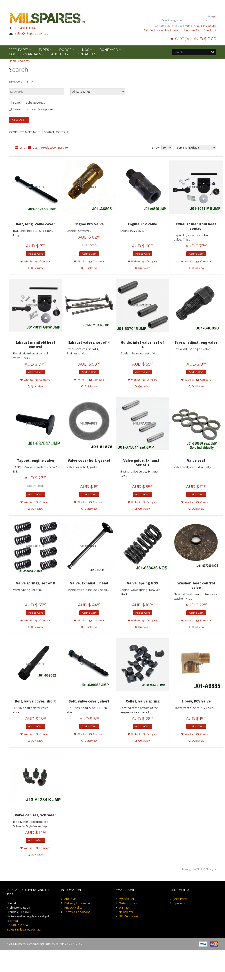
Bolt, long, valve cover (35, 224)
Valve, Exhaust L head (89, 583)
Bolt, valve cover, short (35, 701)
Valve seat (196, 460)
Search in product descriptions (33, 109)
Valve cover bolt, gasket (89, 460)
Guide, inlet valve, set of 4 (142, 344)
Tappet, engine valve (35, 460)
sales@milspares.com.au (31, 33)
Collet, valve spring (143, 701)
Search (25, 61)
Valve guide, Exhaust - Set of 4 (142, 462)
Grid (22, 147)
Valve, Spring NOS (142, 583)
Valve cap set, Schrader (35, 815)
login (187, 25)
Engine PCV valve (89, 224)
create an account (205, 25)
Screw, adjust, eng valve (196, 342)
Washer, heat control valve (196, 585)
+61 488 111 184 (25, 28)
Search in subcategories (29, 102)
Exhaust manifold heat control (196, 226)
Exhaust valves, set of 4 (89, 342)
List (34, 147)
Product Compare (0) (54, 147)
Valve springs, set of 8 (35, 583)
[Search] (213, 52)
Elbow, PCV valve (196, 701)
